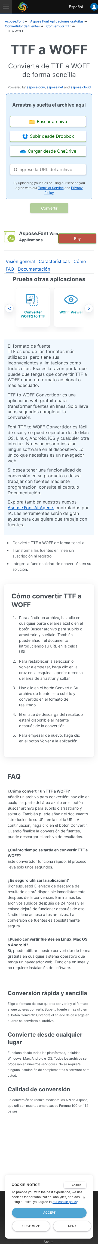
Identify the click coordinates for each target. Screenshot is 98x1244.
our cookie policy (65, 1202)
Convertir (49, 208)
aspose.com (36, 87)
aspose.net (55, 87)
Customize (31, 1225)
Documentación (34, 269)
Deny (72, 1225)
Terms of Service (51, 188)
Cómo (80, 261)
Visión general (20, 261)
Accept (49, 1212)
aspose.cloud (81, 87)
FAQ (10, 269)
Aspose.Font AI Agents (31, 507)
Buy (77, 238)
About (48, 1242)
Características (54, 261)
